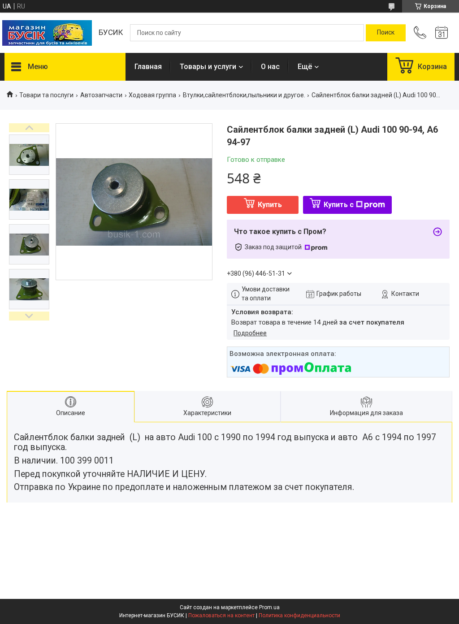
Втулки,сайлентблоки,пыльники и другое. (244, 95)
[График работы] (441, 33)
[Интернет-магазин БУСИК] (47, 33)
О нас (270, 66)
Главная (148, 66)
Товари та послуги (46, 95)
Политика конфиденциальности (299, 615)
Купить (270, 204)
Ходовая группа (152, 95)
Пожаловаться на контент (221, 615)
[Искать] (386, 32)
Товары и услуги (208, 66)
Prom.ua (269, 607)
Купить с (339, 204)
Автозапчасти (101, 95)
